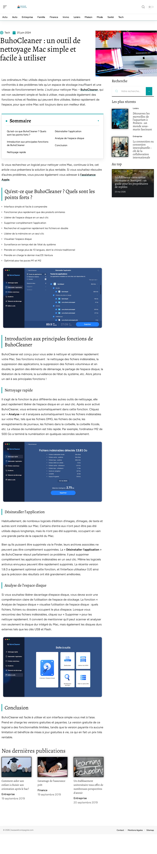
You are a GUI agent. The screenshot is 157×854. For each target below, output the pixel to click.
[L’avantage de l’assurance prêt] (52, 767)
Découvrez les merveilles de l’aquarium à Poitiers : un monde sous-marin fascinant (142, 121)
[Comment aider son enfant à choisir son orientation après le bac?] (16, 767)
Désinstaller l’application (68, 131)
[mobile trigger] (5, 7)
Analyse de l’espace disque (69, 138)
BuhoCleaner (89, 89)
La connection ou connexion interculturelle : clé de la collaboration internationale (143, 149)
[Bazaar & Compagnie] (22, 7)
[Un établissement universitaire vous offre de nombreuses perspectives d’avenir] (88, 767)
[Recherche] (143, 7)
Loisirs (136, 108)
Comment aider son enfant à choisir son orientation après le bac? (15, 785)
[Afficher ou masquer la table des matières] (65, 121)
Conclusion (61, 145)
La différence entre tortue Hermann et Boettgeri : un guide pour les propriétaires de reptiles (131, 182)
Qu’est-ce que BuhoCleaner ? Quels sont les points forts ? (26, 133)
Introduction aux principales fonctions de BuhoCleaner (27, 143)
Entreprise (8, 794)
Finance (42, 790)
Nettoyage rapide (16, 152)
